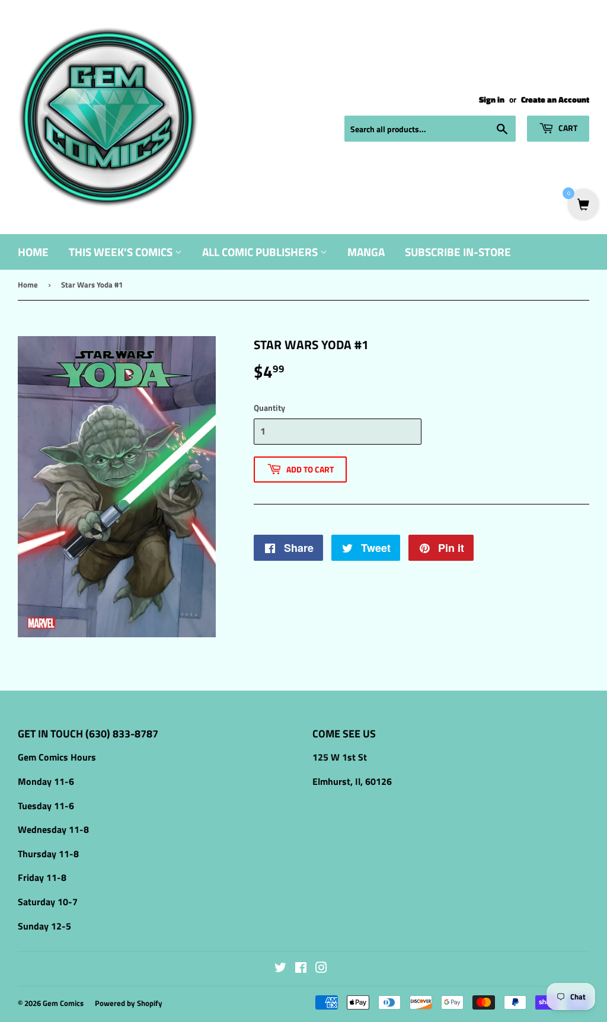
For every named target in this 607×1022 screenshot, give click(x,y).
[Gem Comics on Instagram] (321, 969)
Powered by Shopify (128, 1003)
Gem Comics (63, 1003)
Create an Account (555, 100)
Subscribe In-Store (458, 251)
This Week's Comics (122, 251)
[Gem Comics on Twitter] (280, 969)
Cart (567, 128)
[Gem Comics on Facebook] (301, 969)
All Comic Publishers (261, 251)
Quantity (269, 407)
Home (33, 251)
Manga (366, 251)
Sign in (491, 100)
